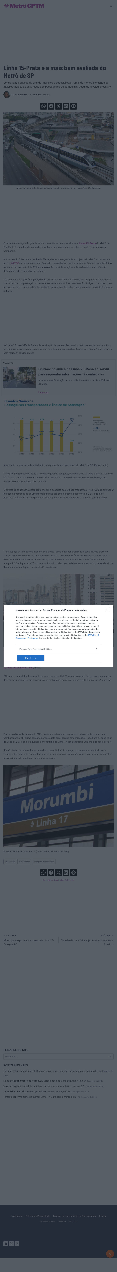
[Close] (108, 610)
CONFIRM (31, 658)
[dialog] (58, 636)
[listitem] (58, 649)
